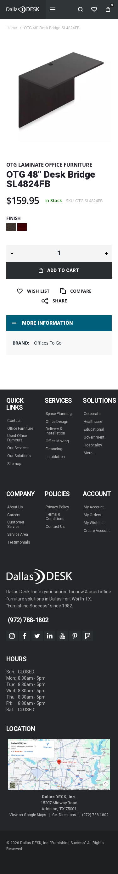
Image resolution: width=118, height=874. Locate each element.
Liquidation (55, 457)
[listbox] (59, 227)
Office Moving (57, 441)
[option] (11, 227)
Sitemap (14, 464)
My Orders (92, 515)
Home (12, 28)
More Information (47, 323)
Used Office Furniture (17, 438)
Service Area (17, 534)
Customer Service (15, 524)
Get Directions (64, 815)
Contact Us (55, 526)
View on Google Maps (27, 815)
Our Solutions (19, 456)
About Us (15, 507)
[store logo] (14, 9)
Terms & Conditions (55, 516)
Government (94, 437)
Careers (13, 515)
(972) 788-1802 (95, 815)
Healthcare (93, 421)
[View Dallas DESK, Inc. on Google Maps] (59, 764)
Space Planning (59, 414)
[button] (11, 253)
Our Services (18, 448)
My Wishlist (94, 523)
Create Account (97, 530)
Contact (14, 420)
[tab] (59, 323)
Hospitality (93, 445)
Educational (94, 429)
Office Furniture (20, 428)
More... (89, 453)
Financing (54, 449)
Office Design (57, 421)
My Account (94, 507)
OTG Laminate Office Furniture (49, 164)
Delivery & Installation (55, 431)
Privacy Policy (57, 507)
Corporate (92, 414)
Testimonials (18, 542)
